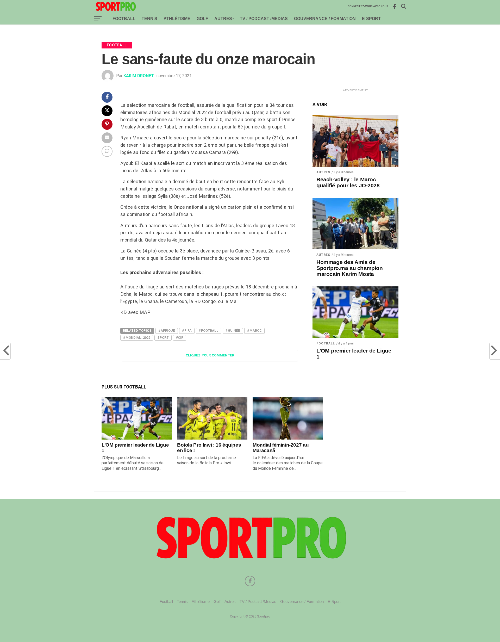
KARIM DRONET (138, 75)
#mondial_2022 (136, 337)
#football (208, 330)
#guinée (233, 330)
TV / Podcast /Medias (264, 18)
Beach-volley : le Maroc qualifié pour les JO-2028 (348, 182)
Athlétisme (177, 18)
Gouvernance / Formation (325, 18)
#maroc (254, 330)
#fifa (187, 330)
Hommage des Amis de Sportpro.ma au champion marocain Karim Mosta (349, 268)
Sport (163, 337)
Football (124, 18)
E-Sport (371, 18)
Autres (223, 18)
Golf (202, 18)
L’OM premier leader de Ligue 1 (353, 354)
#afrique (166, 330)
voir (179, 337)
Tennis (149, 18)
